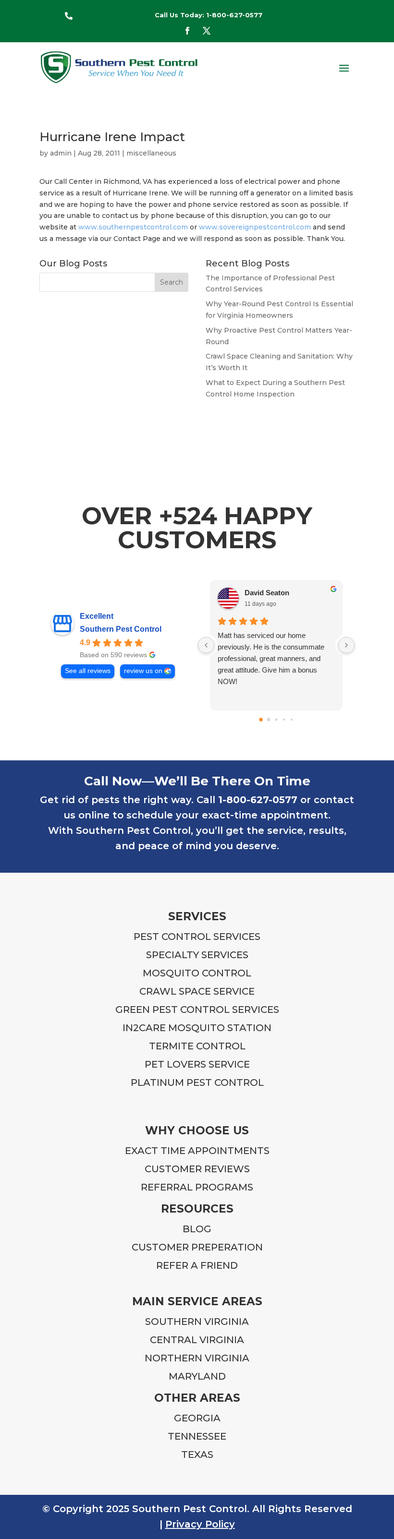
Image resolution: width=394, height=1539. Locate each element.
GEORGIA (197, 1418)
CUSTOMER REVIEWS (197, 1169)
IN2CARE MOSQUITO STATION (197, 1028)
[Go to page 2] (276, 719)
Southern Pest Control (120, 629)
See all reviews (88, 670)
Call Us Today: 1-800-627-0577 (208, 15)
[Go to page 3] (284, 720)
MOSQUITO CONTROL (197, 973)
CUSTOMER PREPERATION (197, 1247)
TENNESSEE (197, 1436)
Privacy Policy (200, 1524)
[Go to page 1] (269, 719)
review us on (143, 670)
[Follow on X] (206, 30)
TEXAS (197, 1454)
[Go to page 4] (292, 720)
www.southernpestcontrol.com (133, 227)
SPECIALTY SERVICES (197, 955)
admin (61, 153)
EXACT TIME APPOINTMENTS (197, 1150)
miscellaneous (151, 153)
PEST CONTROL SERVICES (197, 936)
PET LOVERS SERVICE (197, 1064)
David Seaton (267, 593)
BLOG (197, 1229)
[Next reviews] (346, 645)
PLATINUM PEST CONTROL (197, 1082)
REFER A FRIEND (197, 1265)
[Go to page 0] (261, 719)
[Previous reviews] (206, 645)
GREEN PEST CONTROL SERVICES (197, 1009)
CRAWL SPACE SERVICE (197, 991)
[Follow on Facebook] (187, 30)
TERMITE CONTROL (197, 1046)
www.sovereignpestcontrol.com (255, 227)
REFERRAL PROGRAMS (197, 1187)
